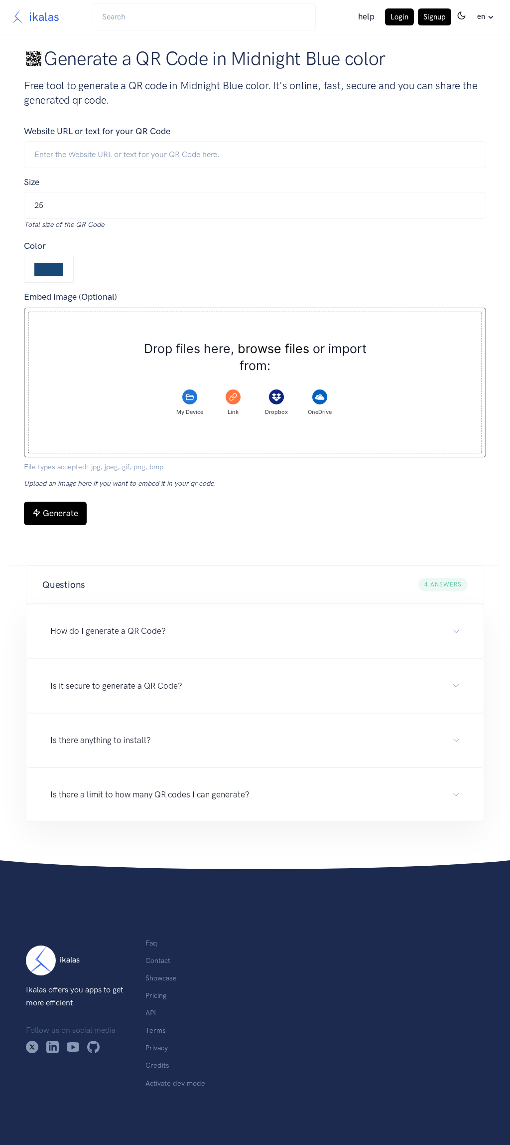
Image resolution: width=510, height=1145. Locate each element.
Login (399, 16)
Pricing (155, 995)
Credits (157, 1065)
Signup (434, 16)
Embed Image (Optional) (70, 296)
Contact (157, 960)
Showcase (161, 977)
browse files (273, 349)
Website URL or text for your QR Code (97, 131)
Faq (151, 943)
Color (35, 245)
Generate (60, 513)
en (481, 16)
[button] (255, 585)
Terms (155, 1030)
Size (31, 182)
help (366, 16)
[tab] (189, 402)
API (150, 1012)
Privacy (156, 1047)
